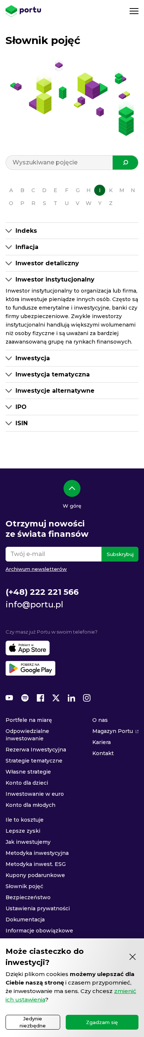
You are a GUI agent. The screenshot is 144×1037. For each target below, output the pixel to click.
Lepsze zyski (23, 831)
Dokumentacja (25, 919)
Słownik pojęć (24, 886)
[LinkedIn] (71, 698)
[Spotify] (24, 698)
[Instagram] (86, 698)
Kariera (101, 742)
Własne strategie (28, 771)
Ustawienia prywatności (38, 908)
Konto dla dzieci (27, 783)
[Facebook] (40, 698)
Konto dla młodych (30, 805)
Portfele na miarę (29, 720)
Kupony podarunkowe (35, 875)
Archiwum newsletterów (36, 569)
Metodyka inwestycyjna (37, 853)
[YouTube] (9, 698)
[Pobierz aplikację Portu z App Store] (28, 648)
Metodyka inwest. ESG (36, 864)
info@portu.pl (34, 605)
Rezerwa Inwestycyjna (36, 749)
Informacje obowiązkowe (39, 930)
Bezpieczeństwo (28, 897)
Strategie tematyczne (34, 760)
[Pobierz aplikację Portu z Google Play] (30, 668)
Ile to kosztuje (25, 819)
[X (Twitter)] (55, 698)
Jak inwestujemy (28, 842)
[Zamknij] (132, 957)
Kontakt (103, 753)
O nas (100, 720)
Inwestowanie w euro (35, 794)
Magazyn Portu (112, 731)
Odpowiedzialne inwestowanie (27, 735)
